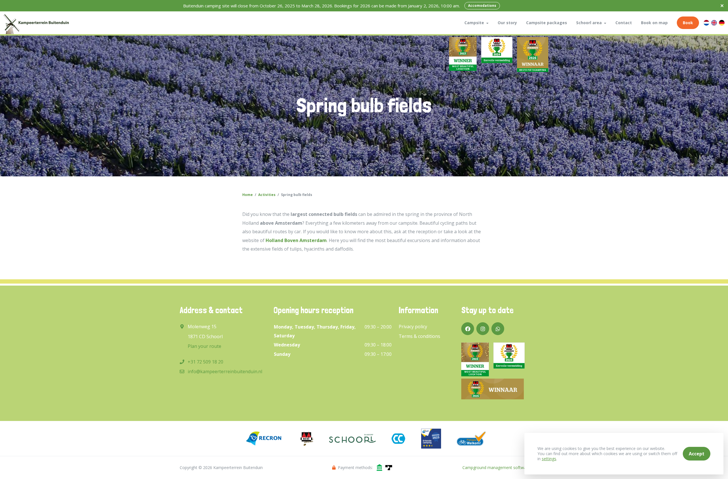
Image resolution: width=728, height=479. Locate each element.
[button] (487, 22)
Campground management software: (496, 467)
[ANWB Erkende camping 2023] (431, 439)
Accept (696, 454)
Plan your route (204, 346)
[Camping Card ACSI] (398, 438)
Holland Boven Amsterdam (296, 240)
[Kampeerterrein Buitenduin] (36, 22)
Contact (623, 22)
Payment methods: (355, 467)
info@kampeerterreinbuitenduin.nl (225, 371)
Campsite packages (546, 22)
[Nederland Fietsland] (471, 438)
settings (549, 458)
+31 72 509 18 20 (205, 362)
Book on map (654, 22)
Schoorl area (589, 22)
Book (688, 22)
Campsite (474, 22)
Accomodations (482, 5)
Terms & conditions (419, 336)
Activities (267, 194)
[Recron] (263, 438)
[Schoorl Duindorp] (352, 438)
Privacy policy (413, 326)
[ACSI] (307, 438)
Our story (507, 22)
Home (247, 194)
